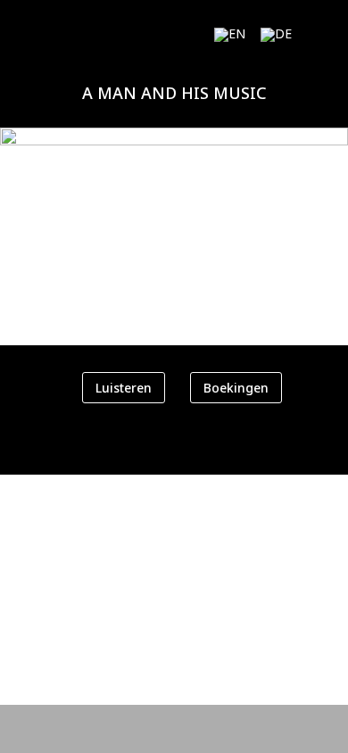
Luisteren (123, 387)
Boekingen (236, 387)
